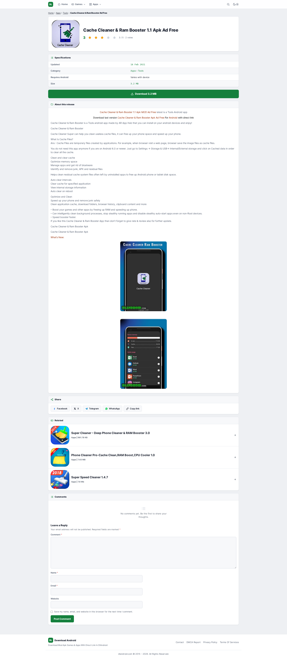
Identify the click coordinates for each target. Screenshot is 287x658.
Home (64, 4)
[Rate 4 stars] (108, 37)
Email (54, 585)
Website (55, 598)
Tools (65, 13)
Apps (95, 4)
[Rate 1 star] (90, 37)
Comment (56, 534)
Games (78, 4)
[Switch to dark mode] (236, 4)
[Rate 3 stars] (102, 37)
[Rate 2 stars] (96, 37)
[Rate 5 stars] (114, 37)
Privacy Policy (210, 642)
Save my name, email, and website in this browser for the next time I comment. (93, 611)
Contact (180, 642)
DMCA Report (194, 642)
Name (54, 572)
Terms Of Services (229, 642)
